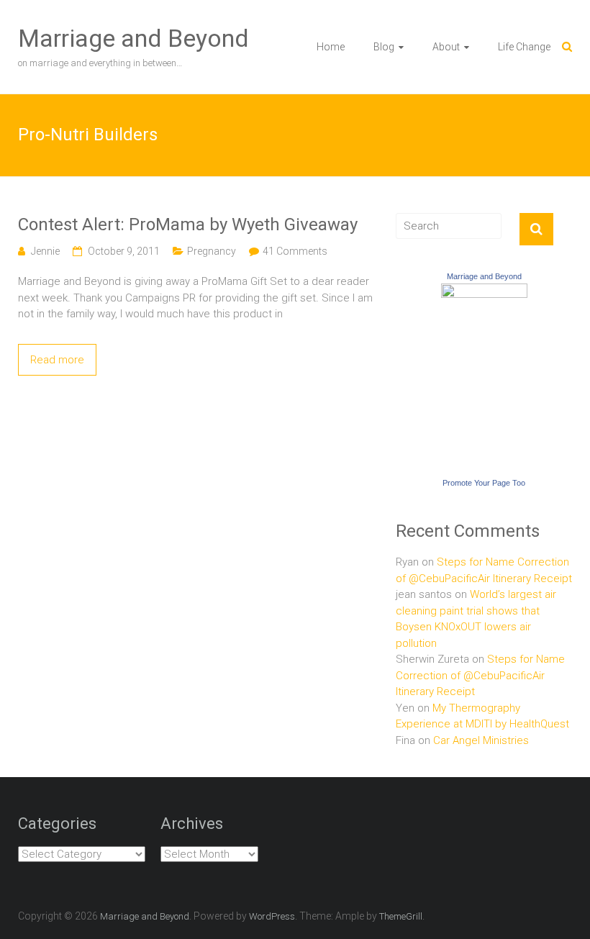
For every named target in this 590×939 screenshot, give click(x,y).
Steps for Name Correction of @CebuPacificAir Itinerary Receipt (480, 675)
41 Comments (295, 251)
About (446, 47)
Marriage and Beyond (133, 38)
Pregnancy (211, 251)
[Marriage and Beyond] (484, 291)
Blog (383, 47)
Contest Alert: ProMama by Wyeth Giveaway (188, 224)
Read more (57, 359)
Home (331, 47)
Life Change (524, 47)
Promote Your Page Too (483, 482)
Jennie (45, 251)
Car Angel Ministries (481, 740)
